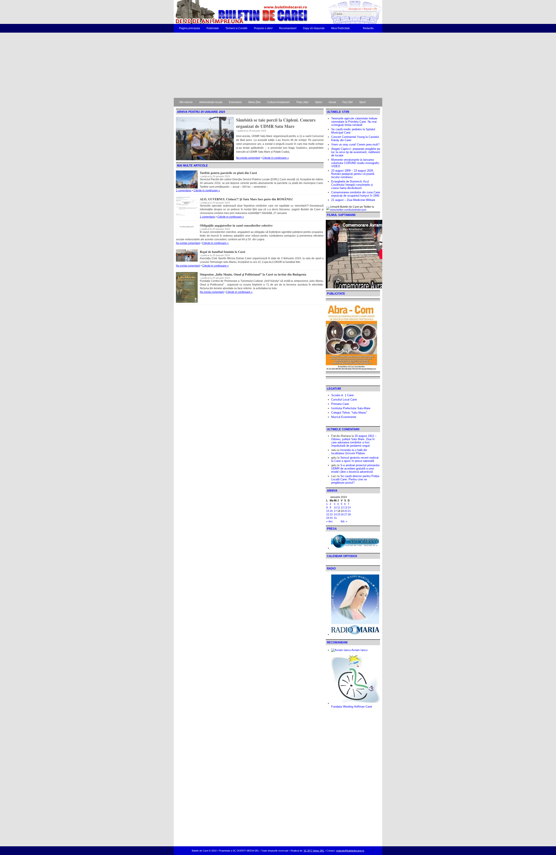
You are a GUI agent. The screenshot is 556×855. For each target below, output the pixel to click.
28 (349, 514)
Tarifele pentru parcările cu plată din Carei (228, 172)
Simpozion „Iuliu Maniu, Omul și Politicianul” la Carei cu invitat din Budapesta (253, 274)
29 (327, 517)
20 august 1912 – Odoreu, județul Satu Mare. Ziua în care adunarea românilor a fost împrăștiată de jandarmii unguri (353, 440)
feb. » (344, 521)
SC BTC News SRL (314, 850)
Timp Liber (302, 102)
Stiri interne (186, 102)
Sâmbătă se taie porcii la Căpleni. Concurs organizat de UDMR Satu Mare (276, 123)
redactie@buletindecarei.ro (350, 850)
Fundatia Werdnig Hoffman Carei (351, 706)
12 (342, 507)
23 (331, 514)
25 (338, 514)
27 (345, 514)
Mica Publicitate (340, 28)
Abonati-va (369, 8)
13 (345, 507)
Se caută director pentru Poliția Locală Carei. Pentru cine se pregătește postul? (355, 479)
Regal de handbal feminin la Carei (222, 251)
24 (335, 514)
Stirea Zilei (254, 102)
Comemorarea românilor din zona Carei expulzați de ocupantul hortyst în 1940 (355, 194)
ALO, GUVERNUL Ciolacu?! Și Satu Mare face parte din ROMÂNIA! (246, 199)
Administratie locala (210, 102)
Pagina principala (189, 28)
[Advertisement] (278, 65)
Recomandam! (287, 28)
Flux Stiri (348, 102)
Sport (362, 102)
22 (327, 514)
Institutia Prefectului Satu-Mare (350, 408)
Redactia (368, 28)
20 (345, 511)
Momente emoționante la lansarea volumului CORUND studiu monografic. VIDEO (355, 163)
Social (332, 102)
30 (331, 517)
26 (342, 514)
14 (349, 507)
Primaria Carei (340, 404)
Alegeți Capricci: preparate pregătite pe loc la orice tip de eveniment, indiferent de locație (355, 152)
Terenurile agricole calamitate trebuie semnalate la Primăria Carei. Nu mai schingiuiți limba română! (354, 122)
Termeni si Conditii (236, 28)
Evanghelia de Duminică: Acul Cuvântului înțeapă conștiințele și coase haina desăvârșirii (352, 185)
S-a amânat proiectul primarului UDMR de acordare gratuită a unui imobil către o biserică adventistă (355, 468)
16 (331, 511)
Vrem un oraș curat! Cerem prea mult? (355, 144)
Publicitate (213, 28)
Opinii (318, 102)
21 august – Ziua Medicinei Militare (353, 200)
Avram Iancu (359, 650)
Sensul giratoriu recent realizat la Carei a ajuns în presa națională (355, 459)
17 (335, 511)
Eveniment (235, 102)
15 (327, 511)
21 (349, 511)
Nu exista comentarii (248, 157)
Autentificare (354, 8)
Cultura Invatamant (278, 102)
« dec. (329, 521)
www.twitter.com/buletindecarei (348, 209)
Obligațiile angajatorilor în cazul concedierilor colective (236, 225)
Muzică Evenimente (343, 417)
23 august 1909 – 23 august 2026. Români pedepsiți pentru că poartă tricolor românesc (352, 174)
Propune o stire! (263, 28)
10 (335, 507)
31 (335, 517)
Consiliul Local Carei (344, 399)
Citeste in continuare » (275, 157)
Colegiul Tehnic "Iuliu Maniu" (349, 412)
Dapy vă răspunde (314, 28)
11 (338, 507)
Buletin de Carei (229, 12)
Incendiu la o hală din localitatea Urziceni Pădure (349, 451)
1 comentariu (183, 190)
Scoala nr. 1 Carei (342, 395)
